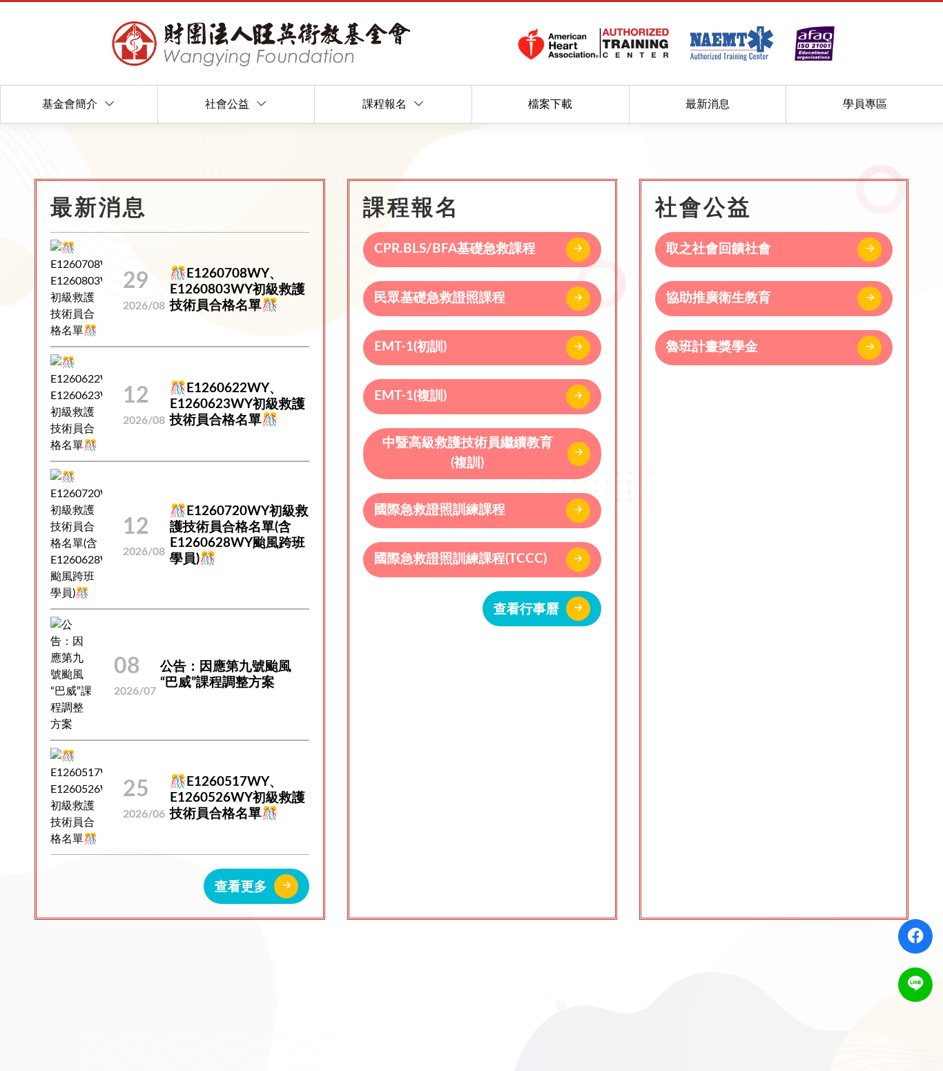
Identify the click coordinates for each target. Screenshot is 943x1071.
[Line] (915, 984)
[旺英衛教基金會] (471, 43)
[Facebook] (915, 936)
